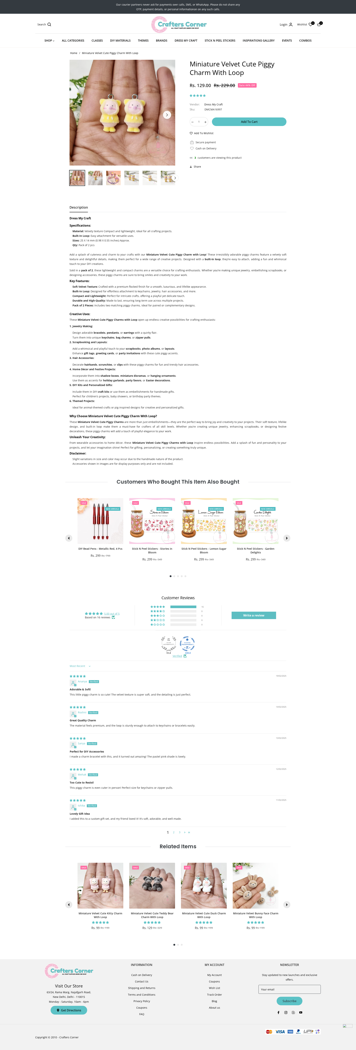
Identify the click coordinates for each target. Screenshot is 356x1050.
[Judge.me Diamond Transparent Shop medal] (187, 643)
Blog (214, 1001)
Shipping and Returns (141, 988)
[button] (44, 24)
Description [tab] (79, 207)
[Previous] (68, 538)
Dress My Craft (213, 104)
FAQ (141, 1014)
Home (73, 53)
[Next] (286, 538)
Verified (177, 656)
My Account (214, 975)
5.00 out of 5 (112, 613)
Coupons (141, 1007)
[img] (78, 676)
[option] (122, 113)
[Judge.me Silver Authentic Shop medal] (168, 643)
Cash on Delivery (141, 975)
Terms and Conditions (141, 994)
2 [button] (173, 832)
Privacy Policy (142, 1001)
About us (214, 1007)
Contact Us (141, 981)
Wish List (214, 988)
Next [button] (167, 115)
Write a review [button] (253, 615)
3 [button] (179, 832)
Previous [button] (78, 115)
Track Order (214, 994)
